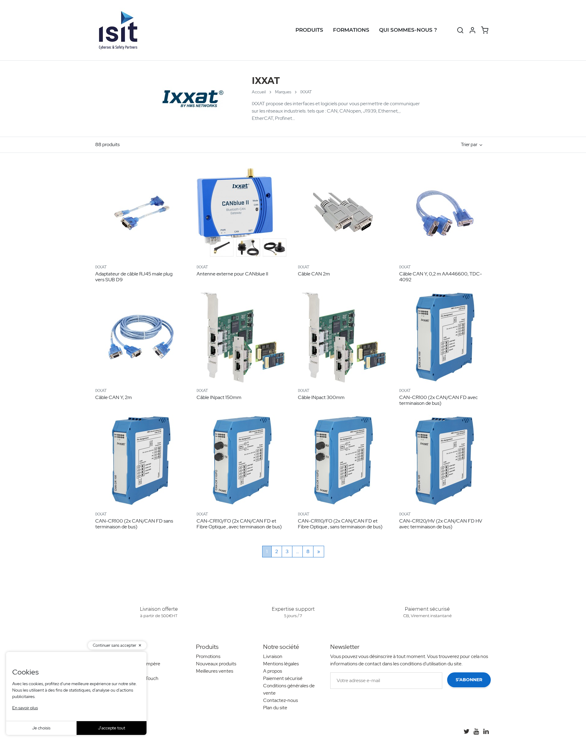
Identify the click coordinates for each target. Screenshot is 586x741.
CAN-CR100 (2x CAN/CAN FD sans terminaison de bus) (134, 524)
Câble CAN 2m (314, 274)
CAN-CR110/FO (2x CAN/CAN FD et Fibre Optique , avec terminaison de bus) (239, 524)
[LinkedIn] (486, 731)
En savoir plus (25, 707)
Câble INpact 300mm (321, 397)
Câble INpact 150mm (219, 397)
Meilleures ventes (214, 671)
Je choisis (41, 728)
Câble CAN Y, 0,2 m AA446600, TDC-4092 (440, 277)
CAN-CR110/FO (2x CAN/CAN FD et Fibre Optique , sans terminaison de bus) (340, 524)
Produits (309, 30)
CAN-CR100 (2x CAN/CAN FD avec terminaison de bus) (438, 400)
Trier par (469, 145)
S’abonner (469, 679)
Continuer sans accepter (114, 645)
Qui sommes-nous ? (408, 30)
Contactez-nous (280, 700)
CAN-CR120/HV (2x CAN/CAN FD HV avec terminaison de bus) (440, 524)
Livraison (272, 656)
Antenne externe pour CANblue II (232, 274)
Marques (283, 92)
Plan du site (275, 707)
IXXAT (101, 267)
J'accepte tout (111, 728)
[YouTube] (476, 731)
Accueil (259, 92)
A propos (272, 671)
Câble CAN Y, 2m (113, 397)
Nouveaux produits (216, 663)
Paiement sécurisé (282, 678)
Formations (351, 30)
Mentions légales (281, 663)
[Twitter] (466, 731)
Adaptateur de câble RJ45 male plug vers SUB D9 (133, 277)
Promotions (208, 656)
